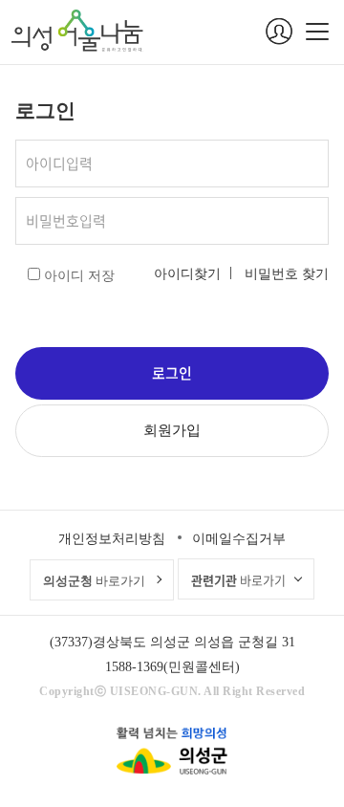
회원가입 (172, 430)
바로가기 (94, 581)
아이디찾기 (187, 274)
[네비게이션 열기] (317, 31)
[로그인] (279, 31)
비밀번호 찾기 (287, 274)
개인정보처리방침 (111, 539)
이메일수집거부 (239, 539)
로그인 (172, 372)
